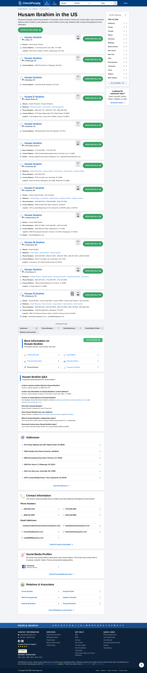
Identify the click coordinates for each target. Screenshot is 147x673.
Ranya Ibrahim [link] (68, 171)
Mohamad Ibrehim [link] (36, 171)
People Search (22, 9)
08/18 (36, 657)
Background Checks (52, 637)
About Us (103, 670)
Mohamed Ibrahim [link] (36, 107)
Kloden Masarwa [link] (35, 304)
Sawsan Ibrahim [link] (48, 171)
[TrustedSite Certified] (22, 651)
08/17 (40, 657)
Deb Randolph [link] (34, 198)
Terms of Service (87, 664)
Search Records (29, 30)
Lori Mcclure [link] (44, 198)
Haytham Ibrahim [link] (65, 198)
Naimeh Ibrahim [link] (79, 171)
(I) (30, 9)
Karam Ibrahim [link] (78, 304)
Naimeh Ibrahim (45, 414)
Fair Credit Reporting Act (50, 664)
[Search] (115, 3)
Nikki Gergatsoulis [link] (58, 107)
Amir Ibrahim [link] (47, 107)
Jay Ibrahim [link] (85, 276)
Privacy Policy (99, 664)
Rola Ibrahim (69, 414)
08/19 (32, 657)
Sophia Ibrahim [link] (44, 252)
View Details (91, 39)
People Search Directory (53, 634)
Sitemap (106, 645)
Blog (76, 634)
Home (97, 670)
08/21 (23, 657)
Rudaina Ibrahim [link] (35, 276)
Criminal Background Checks (112, 642)
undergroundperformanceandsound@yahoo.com (71, 400)
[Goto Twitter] (22, 641)
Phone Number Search (110, 634)
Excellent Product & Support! (27, 644)
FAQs (76, 637)
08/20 (28, 657)
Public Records (50, 645)
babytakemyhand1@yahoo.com (32, 402)
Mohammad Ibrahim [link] (60, 276)
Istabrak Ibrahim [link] (55, 252)
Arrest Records (108, 640)
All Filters (116, 83)
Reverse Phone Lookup (53, 642)
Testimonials (78, 650)
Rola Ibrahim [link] (58, 171)
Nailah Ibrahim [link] (54, 198)
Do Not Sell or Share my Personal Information (85, 654)
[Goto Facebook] (19, 641)
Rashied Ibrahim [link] (47, 276)
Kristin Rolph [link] (34, 252)
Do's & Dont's (79, 642)
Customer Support (80, 645)
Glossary (77, 640)
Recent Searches (27, 655)
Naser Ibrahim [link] (57, 304)
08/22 (19, 657)
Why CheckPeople (80, 648)
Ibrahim (35, 9)
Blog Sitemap (107, 648)
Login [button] (126, 3)
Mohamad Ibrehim (56, 414)
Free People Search (109, 637)
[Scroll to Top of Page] (141, 665)
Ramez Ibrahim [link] (47, 304)
